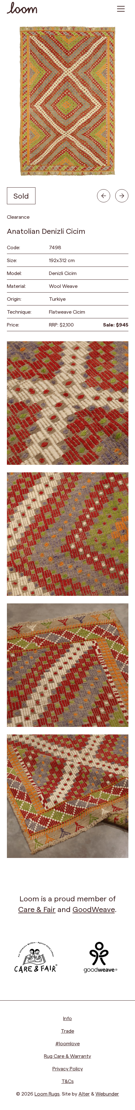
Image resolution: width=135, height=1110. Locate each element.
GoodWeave (94, 909)
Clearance (18, 217)
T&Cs (68, 1081)
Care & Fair (37, 909)
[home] (22, 8)
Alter (84, 1093)
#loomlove (67, 1043)
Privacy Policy (67, 1068)
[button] (120, 8)
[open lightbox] (67, 403)
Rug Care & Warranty (67, 1056)
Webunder (107, 1093)
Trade (67, 1031)
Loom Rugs (47, 1093)
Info (67, 1018)
